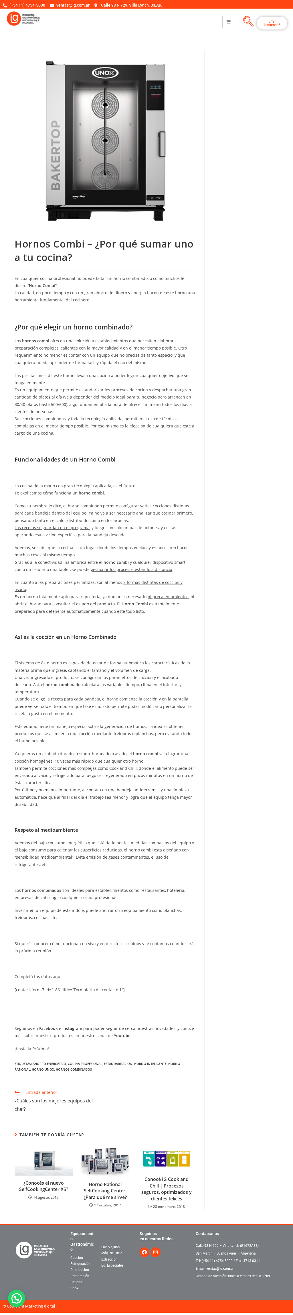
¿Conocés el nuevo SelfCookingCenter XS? (43, 1186)
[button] (16, 1298)
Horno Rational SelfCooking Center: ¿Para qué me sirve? (105, 1190)
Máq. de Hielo (111, 1253)
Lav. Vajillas (110, 1247)
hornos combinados (74, 1069)
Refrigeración (80, 1264)
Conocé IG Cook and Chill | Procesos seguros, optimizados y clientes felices (166, 1189)
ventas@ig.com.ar (219, 1269)
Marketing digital (40, 1306)
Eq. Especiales (112, 1265)
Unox (74, 1288)
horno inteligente (150, 1063)
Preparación (79, 1276)
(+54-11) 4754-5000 (217, 1261)
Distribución (79, 1270)
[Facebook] (144, 1252)
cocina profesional (85, 1063)
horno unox (43, 1069)
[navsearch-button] (248, 22)
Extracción (109, 1259)
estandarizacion (118, 1063)
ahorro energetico (49, 1063)
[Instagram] (156, 1252)
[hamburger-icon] (228, 22)
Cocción (76, 1258)
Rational (76, 1282)
